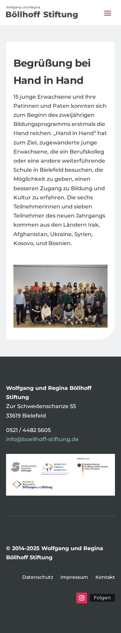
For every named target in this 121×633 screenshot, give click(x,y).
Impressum (74, 577)
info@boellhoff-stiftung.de (42, 439)
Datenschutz (37, 577)
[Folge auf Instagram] (81, 598)
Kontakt (105, 577)
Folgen (102, 598)
